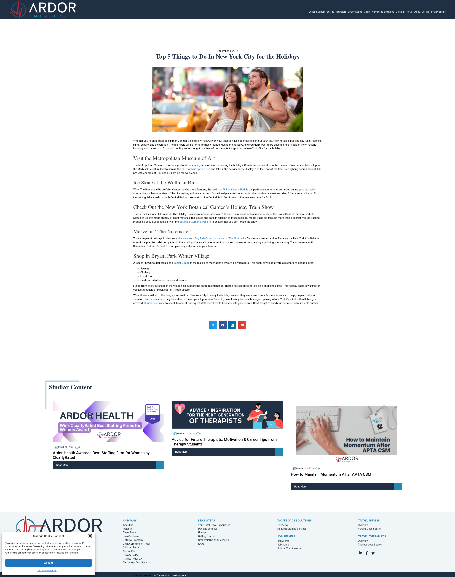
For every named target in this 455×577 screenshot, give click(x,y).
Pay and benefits (207, 529)
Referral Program (133, 540)
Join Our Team (131, 536)
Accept (48, 563)
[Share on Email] (242, 325)
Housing (202, 532)
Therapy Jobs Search (370, 544)
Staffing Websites (162, 575)
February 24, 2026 (186, 433)
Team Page (129, 532)
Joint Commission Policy (136, 543)
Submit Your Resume (289, 548)
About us (128, 525)
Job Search (283, 544)
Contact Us (129, 551)
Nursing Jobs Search (369, 529)
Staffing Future (179, 575)
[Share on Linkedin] (232, 325)
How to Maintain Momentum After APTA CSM (331, 474)
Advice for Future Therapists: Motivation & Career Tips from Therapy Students (224, 441)
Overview (282, 525)
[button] (90, 536)
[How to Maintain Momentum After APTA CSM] (346, 432)
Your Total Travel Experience (214, 525)
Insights (127, 529)
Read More (62, 465)
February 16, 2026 (305, 468)
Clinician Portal (131, 547)
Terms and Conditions (135, 562)
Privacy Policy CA (132, 558)
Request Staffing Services (291, 529)
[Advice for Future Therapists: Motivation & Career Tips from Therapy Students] (227, 414)
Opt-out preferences (47, 570)
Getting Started (206, 536)
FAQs (201, 543)
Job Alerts (283, 541)
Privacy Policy (130, 555)
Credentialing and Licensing (213, 540)
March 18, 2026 (66, 447)
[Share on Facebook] (223, 325)
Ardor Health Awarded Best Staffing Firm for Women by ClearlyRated (101, 455)
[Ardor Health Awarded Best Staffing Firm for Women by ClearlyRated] (108, 421)
